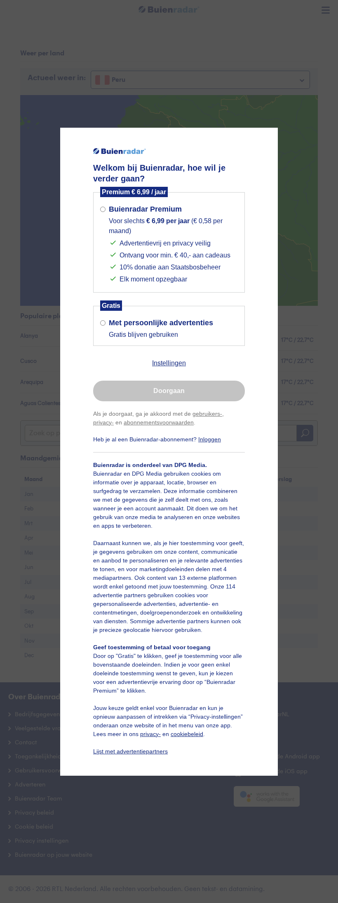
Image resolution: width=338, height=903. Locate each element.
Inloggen (209, 439)
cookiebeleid (187, 734)
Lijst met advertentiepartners (130, 751)
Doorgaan (169, 390)
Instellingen (169, 363)
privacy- (103, 422)
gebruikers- (207, 413)
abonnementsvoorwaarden (159, 422)
